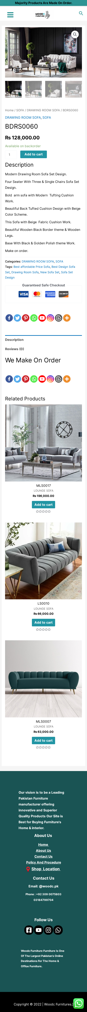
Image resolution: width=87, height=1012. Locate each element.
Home (9, 110)
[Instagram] (50, 314)
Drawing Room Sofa (25, 272)
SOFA (20, 110)
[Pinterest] (25, 314)
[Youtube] (42, 314)
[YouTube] (38, 930)
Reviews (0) (14, 349)
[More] (67, 314)
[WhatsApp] (58, 930)
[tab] (43, 339)
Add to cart (33, 154)
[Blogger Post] (58, 314)
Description (14, 340)
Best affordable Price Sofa (32, 266)
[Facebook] (9, 314)
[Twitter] (17, 314)
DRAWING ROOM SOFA (43, 110)
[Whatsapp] (34, 314)
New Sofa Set (49, 272)
